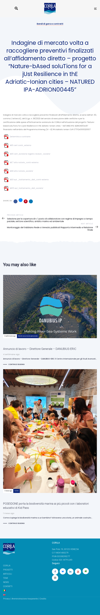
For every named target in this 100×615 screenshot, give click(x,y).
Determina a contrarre (19, 136)
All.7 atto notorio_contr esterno (24, 162)
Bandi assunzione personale (28, 336)
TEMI (5, 578)
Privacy (6, 598)
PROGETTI (8, 570)
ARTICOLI (7, 574)
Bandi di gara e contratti (50, 23)
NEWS (6, 582)
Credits (43, 598)
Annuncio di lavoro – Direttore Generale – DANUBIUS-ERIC (50, 320)
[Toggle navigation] (81, 9)
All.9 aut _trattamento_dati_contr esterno (29, 179)
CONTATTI (7, 586)
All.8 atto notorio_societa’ (21, 171)
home (16, 491)
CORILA (6, 565)
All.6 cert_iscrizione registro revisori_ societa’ (29, 154)
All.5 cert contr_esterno (20, 145)
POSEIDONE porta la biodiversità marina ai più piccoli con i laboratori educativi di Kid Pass (50, 447)
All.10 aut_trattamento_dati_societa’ (26, 188)
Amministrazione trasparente (25, 598)
